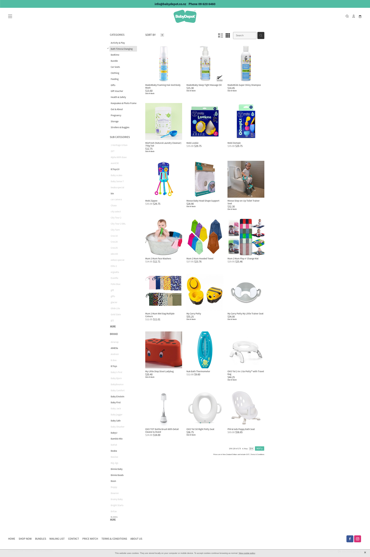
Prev (245, 448)
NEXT (260, 448)
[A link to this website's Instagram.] (357, 538)
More (113, 326)
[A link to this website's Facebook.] (349, 538)
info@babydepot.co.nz (170, 4)
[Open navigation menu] (52, 16)
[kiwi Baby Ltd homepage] (185, 16)
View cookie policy (247, 553)
